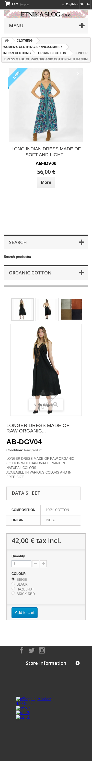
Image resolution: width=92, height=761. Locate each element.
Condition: (14, 450)
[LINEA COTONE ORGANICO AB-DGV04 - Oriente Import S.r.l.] (22, 309)
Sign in (85, 4)
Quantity (18, 556)
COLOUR (19, 574)
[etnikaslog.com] (46, 14)
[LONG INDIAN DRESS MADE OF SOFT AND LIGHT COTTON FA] (46, 105)
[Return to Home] (7, 41)
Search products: (17, 257)
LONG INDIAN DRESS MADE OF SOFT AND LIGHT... (46, 151)
